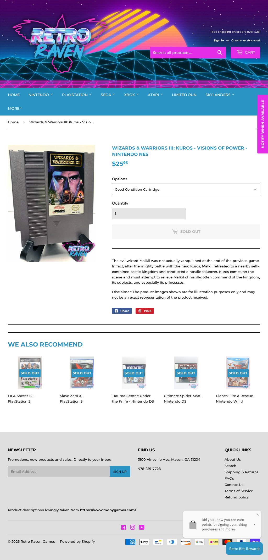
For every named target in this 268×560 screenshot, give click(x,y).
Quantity (120, 203)
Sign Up (120, 472)
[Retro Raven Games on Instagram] (132, 528)
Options (119, 179)
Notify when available (262, 124)
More (13, 108)
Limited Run (184, 94)
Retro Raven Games (38, 541)
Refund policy (237, 497)
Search (230, 466)
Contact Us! (234, 484)
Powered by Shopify (77, 541)
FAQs (229, 478)
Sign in (219, 40)
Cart (249, 52)
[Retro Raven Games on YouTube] (141, 528)
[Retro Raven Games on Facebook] (123, 528)
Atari (154, 94)
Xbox (130, 94)
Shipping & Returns (242, 472)
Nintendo (39, 94)
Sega (106, 94)
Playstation (75, 94)
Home (14, 94)
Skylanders (218, 94)
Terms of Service (239, 491)
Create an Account (245, 40)
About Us (233, 459)
